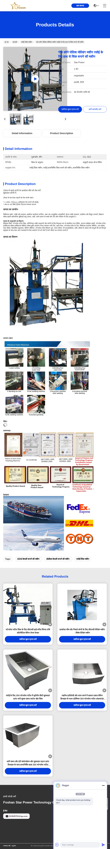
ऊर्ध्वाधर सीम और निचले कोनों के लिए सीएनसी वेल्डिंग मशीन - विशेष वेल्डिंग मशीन (82, 631)
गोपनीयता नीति (6, 846)
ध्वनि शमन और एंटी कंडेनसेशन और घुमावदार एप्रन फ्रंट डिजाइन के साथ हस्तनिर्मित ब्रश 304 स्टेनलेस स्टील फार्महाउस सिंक (28, 763)
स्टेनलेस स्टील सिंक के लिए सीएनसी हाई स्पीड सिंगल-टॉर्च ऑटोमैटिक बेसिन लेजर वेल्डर (28, 631)
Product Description (61, 133)
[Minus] (103, 785)
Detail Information (22, 133)
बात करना (80, 5)
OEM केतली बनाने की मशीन (28, 559)
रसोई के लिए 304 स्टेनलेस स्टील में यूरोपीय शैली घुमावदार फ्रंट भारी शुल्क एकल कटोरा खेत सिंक (28, 697)
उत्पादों (15, 42)
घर (8, 42)
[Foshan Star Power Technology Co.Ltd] (18, 6)
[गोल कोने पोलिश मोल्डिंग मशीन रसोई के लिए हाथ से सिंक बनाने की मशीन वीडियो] (35, 79)
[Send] (103, 845)
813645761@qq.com (18, 816)
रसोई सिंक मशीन (26, 42)
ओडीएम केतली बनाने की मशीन (57, 559)
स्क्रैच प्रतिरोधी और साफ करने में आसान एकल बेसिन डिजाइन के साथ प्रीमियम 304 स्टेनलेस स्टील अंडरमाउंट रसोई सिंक (82, 697)
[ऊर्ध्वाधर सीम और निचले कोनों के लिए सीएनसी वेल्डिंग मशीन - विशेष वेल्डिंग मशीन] (82, 605)
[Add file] (57, 845)
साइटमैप (14, 846)
